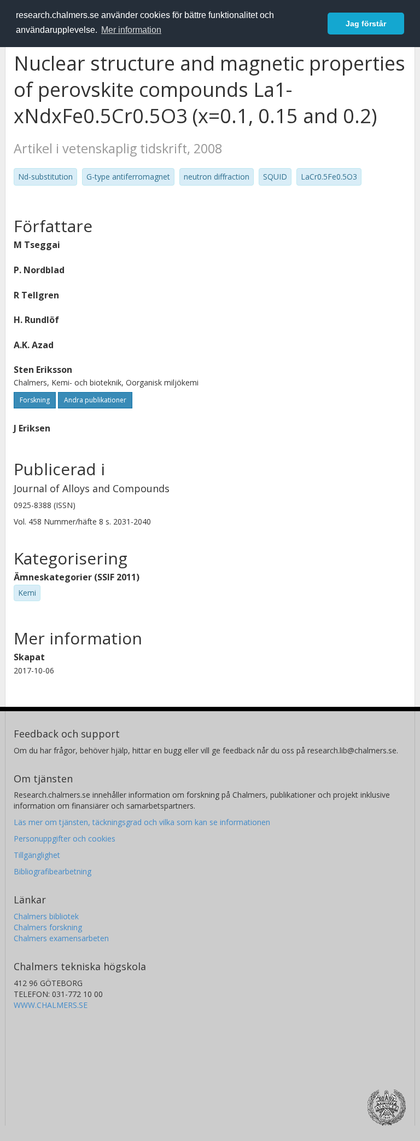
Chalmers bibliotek (46, 916)
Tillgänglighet (37, 855)
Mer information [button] (131, 29)
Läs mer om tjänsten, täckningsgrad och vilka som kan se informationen (142, 822)
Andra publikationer (95, 400)
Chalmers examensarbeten (61, 938)
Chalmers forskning (48, 927)
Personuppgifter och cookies (64, 838)
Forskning (35, 400)
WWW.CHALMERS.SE (51, 1005)
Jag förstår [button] (366, 23)
